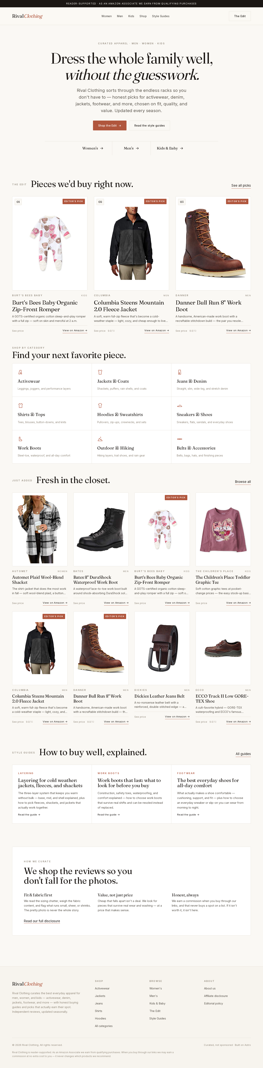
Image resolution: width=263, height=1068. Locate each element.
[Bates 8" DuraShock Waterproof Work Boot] (101, 529)
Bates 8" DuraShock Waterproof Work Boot (95, 580)
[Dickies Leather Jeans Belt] (162, 648)
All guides (243, 754)
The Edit (240, 16)
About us (210, 988)
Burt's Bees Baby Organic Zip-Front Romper (45, 306)
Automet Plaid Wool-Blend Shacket (38, 580)
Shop (143, 16)
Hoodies (100, 1018)
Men (120, 16)
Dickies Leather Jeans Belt (159, 696)
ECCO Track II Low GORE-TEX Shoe (222, 698)
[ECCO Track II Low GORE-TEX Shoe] (223, 648)
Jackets (100, 996)
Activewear (102, 988)
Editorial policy (213, 1003)
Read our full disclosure (42, 921)
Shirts (98, 1011)
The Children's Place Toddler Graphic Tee (223, 580)
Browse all (243, 482)
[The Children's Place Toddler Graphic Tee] (223, 529)
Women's (155, 988)
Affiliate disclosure (216, 996)
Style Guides (160, 16)
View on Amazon (75, 330)
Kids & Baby (157, 1003)
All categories (104, 1026)
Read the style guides (149, 125)
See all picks (241, 185)
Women (106, 16)
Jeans (99, 1003)
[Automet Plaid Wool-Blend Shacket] (40, 529)
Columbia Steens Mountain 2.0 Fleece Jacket (129, 306)
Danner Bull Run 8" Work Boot (208, 306)
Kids (131, 16)
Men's (153, 996)
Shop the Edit (109, 125)
